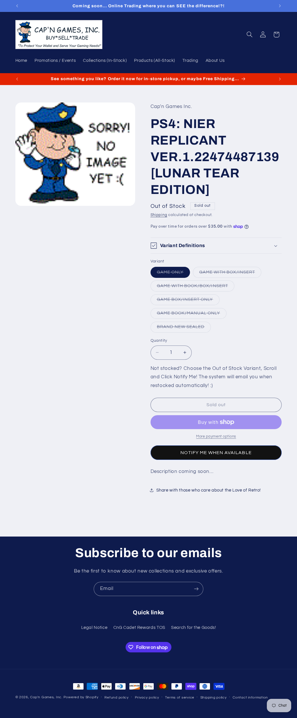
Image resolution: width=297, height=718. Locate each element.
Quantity (159, 341)
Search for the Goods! (193, 627)
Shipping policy (213, 697)
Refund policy (116, 697)
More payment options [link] (216, 436)
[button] (249, 34)
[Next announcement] (280, 6)
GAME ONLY (173, 274)
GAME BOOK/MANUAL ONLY (192, 315)
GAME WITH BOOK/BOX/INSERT (195, 287)
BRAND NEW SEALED (184, 328)
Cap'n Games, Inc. (46, 697)
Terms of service (179, 697)
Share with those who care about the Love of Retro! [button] (208, 490)
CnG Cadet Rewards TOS (139, 627)
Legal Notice (94, 627)
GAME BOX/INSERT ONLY (188, 301)
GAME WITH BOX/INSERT (230, 274)
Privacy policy (147, 697)
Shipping (159, 215)
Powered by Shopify (81, 697)
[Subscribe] (196, 589)
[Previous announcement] (17, 6)
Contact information (250, 697)
